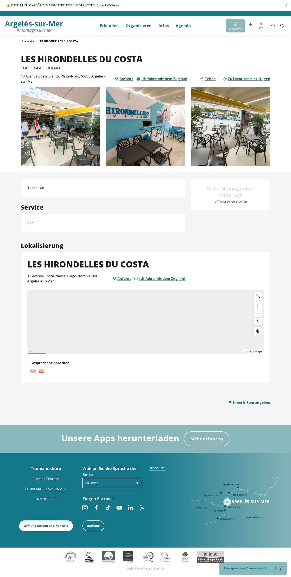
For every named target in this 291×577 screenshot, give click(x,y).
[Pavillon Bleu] (108, 556)
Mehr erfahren (206, 439)
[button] (273, 26)
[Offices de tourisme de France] (185, 556)
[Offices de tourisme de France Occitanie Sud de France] (157, 556)
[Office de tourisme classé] (128, 556)
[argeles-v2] (34, 27)
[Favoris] (282, 26)
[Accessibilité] (250, 25)
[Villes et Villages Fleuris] (210, 556)
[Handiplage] (89, 556)
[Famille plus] (70, 556)
